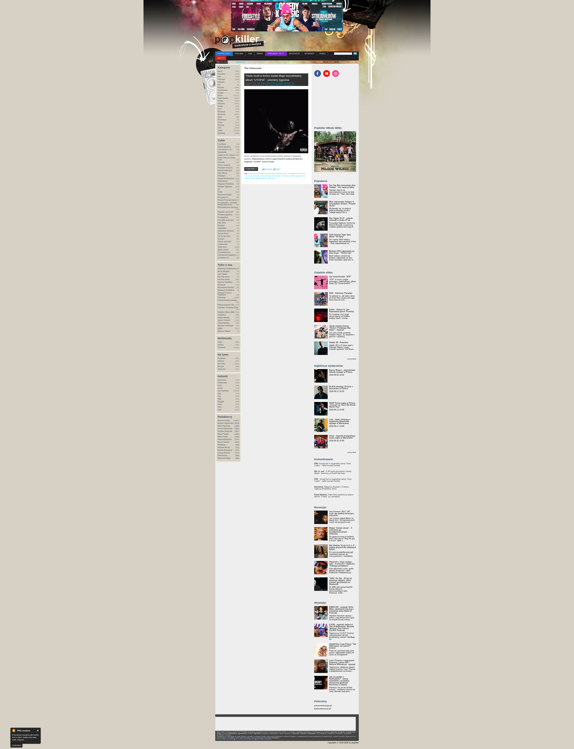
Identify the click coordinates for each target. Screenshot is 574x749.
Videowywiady (223, 323)
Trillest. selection (224, 242)
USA (250, 53)
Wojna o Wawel (224, 331)
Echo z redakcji (224, 165)
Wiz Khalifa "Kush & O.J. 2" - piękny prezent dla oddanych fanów (342, 547)
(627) (237, 453)
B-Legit (268, 176)
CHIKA (292, 176)
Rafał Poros (222, 455)
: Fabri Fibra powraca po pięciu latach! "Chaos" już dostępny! (333, 496)
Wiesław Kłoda (224, 447)
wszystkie (351, 359)
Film (219, 77)
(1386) (236, 437)
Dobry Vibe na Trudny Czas (226, 159)
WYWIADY (309, 53)
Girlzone (221, 82)
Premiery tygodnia (225, 215)
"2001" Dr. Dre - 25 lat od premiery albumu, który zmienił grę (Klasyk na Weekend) (340, 581)
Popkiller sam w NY (225, 212)
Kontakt (331, 62)
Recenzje (221, 114)
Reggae (221, 402)
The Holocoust (270, 178)
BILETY (221, 58)
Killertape (221, 176)
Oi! (219, 189)
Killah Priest (260, 178)
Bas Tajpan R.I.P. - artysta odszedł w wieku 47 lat (341, 219)
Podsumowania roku (226, 305)
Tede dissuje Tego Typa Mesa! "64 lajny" (340, 236)
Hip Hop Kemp (224, 279)
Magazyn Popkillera (226, 184)
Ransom (272, 173)
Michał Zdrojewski (225, 450)
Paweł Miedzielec (225, 439)
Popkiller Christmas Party (228, 307)
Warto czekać (223, 250)
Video (220, 130)
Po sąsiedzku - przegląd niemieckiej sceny (227, 204)
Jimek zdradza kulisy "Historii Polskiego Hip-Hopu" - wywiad (340, 328)
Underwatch (223, 244)
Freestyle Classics (225, 168)
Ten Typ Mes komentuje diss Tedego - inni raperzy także (342, 186)
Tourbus (221, 239)
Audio (220, 342)
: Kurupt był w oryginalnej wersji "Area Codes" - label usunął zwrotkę (332, 464)
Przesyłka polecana (226, 220)
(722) (237, 447)
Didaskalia (222, 152)
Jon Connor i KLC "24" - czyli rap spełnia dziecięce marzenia (341, 513)
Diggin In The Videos (226, 155)
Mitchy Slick (276, 176)
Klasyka (221, 87)
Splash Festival (224, 320)
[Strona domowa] (239, 41)
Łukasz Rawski (224, 453)
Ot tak (220, 192)
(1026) (236, 442)
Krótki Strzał (222, 181)
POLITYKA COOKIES (264, 739)
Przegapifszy (223, 217)
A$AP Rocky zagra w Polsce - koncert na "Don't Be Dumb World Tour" (342, 405)
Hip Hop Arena (224, 277)
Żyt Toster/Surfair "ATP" (340, 277)
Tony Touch (248, 176)
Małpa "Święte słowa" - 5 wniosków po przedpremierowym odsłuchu (340, 531)
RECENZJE (294, 53)
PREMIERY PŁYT (276, 53)
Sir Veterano (285, 176)
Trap (219, 410)
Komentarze (223, 90)
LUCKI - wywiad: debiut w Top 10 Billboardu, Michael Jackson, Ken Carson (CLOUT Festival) (341, 627)
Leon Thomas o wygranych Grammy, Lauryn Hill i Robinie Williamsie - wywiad (342, 662)
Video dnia (222, 247)
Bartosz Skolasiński (225, 423)
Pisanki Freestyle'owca (227, 200)
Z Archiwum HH (224, 252)
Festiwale (221, 358)
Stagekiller (222, 228)
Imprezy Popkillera (225, 282)
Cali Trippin (222, 274)
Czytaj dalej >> (251, 169)
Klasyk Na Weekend (226, 178)
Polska (220, 101)
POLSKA (239, 53)
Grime (220, 388)
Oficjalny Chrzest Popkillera (224, 294)
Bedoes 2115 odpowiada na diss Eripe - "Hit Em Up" (341, 252)
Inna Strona (222, 173)
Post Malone (260, 173)
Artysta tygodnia (224, 147)
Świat (220, 122)
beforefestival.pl (322, 709)
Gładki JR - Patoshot (338, 342)
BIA (267, 173)
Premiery (221, 104)
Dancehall (222, 380)
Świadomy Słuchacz (226, 231)
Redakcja (221, 445)
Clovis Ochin (301, 173)
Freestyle (221, 79)
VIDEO (322, 53)
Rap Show (222, 223)
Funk (220, 385)
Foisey (263, 176)
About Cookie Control (14, 730)
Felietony (221, 74)
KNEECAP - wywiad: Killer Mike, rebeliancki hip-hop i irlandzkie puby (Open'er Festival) (341, 610)
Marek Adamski (224, 426)
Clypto (253, 178)
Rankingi (221, 112)
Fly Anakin (256, 176)
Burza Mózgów (224, 271)
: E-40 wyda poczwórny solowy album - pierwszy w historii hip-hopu (332, 472)
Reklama (342, 62)
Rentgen (221, 225)
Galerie (221, 345)
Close (38, 731)
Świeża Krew (223, 233)
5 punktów (222, 144)
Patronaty (319, 62)
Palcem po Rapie (225, 195)
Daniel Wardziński (225, 429)
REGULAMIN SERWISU (225, 739)
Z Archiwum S (223, 258)
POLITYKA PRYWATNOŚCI (244, 739)
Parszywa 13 (223, 197)
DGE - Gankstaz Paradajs (340, 293)
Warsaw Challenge (225, 326)
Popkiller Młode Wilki (226, 312)
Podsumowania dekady (227, 300)
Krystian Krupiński (225, 431)
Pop (219, 396)
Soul (219, 407)
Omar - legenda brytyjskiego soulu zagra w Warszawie (342, 437)
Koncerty (221, 364)
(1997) (236, 431)
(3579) (236, 423)
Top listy (221, 125)
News (220, 95)
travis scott (251, 173)
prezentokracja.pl (323, 706)
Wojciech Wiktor (224, 458)
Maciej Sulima (223, 442)
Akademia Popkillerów (227, 269)
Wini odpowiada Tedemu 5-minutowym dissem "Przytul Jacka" (342, 204)
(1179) (237, 439)
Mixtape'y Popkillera (226, 290)
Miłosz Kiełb (223, 437)
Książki (220, 93)
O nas (308, 62)
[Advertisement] (336, 103)
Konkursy (221, 285)
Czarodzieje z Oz (225, 149)
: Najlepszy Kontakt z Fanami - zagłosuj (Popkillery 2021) (332, 488)
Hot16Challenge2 (225, 170)
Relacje (221, 366)
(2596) (236, 429)
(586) (237, 458)
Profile (220, 106)
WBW (220, 328)
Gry (219, 85)
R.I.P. (220, 109)
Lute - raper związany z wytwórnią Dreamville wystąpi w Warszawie (340, 421)
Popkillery (222, 315)
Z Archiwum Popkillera (227, 255)
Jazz (219, 393)
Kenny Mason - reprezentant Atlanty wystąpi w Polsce (342, 371)
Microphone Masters (226, 287)
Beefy (220, 71)
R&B (219, 399)
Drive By (221, 162)
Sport (220, 117)
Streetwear (222, 120)
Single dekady (223, 317)
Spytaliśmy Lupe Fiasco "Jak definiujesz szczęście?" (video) (342, 646)
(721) (237, 450)
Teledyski (221, 347)
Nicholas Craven (281, 173)
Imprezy (221, 361)
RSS (353, 62)
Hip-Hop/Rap (223, 391)
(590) (237, 455)
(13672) (236, 420)
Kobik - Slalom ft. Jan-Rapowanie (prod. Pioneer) (341, 310)
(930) (237, 445)
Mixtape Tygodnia (225, 187)
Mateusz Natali (224, 420)
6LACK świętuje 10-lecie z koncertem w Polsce (341, 387)
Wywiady (221, 133)
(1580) (236, 434)
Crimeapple (292, 173)
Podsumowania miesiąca (228, 207)
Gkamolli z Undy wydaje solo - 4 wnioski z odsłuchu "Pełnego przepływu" (342, 564)
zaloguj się (240, 62)
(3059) (236, 426)
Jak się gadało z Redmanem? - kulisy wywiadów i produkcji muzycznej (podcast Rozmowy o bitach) (339, 681)
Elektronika (222, 383)
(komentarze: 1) (289, 85)
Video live (222, 369)
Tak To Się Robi (224, 236)
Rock (220, 404)
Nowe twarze (223, 98)
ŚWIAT (260, 53)
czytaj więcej (16, 745)
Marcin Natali (223, 434)
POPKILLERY (223, 53)
